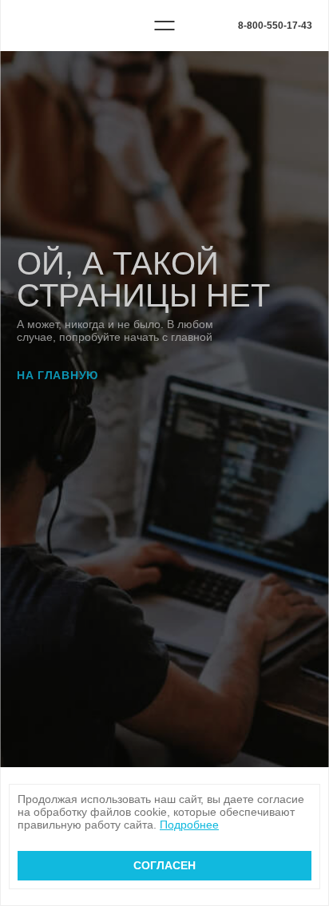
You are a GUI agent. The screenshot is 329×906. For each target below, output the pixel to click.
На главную (57, 375)
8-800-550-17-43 (275, 25)
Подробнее (189, 824)
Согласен (164, 865)
